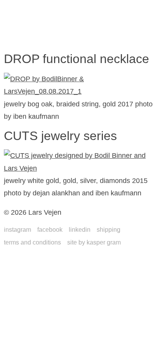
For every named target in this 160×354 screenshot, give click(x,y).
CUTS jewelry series (60, 136)
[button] (19, 39)
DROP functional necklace (76, 59)
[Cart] (136, 40)
